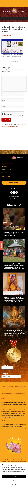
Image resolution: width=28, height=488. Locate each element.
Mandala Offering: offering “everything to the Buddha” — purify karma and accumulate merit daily (14, 233)
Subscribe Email (5, 176)
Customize (14, 480)
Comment (4, 74)
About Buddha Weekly (7, 163)
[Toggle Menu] (26, 18)
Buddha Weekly (14, 411)
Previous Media (14, 61)
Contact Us (4, 166)
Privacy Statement (6, 169)
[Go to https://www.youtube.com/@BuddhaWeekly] (16, 192)
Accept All (14, 476)
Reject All (14, 484)
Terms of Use (4, 173)
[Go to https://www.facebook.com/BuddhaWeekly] (11, 192)
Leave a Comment (6, 34)
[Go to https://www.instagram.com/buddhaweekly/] (14, 192)
